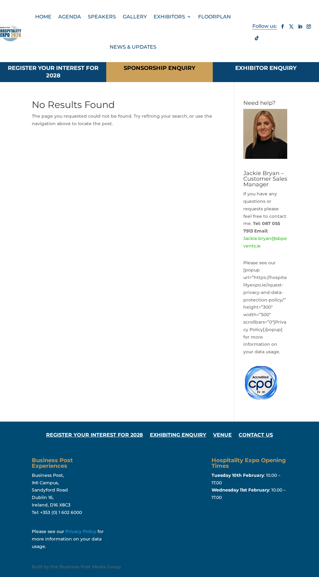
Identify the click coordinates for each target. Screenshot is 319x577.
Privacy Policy (80, 531)
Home (43, 17)
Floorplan (214, 17)
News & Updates (133, 47)
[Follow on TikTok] (256, 38)
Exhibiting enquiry (178, 435)
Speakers (102, 17)
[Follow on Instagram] (308, 26)
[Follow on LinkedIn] (300, 26)
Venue (222, 435)
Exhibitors (169, 17)
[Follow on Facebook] (282, 26)
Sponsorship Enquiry (159, 68)
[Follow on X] (291, 26)
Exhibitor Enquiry (266, 68)
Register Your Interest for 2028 (53, 72)
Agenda (69, 17)
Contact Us (256, 435)
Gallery (135, 17)
